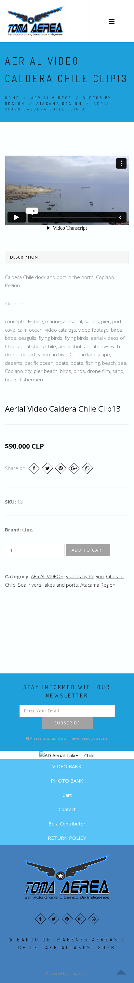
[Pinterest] (61, 468)
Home (12, 98)
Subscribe (67, 723)
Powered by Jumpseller (66, 973)
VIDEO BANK (67, 766)
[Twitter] (47, 468)
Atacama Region (59, 103)
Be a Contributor (67, 823)
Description (24, 257)
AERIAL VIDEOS (51, 98)
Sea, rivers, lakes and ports (48, 584)
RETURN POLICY (67, 838)
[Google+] (74, 468)
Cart (67, 795)
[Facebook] (34, 468)
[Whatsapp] (94, 919)
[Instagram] (80, 919)
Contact (67, 809)
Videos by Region (85, 576)
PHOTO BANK (67, 780)
